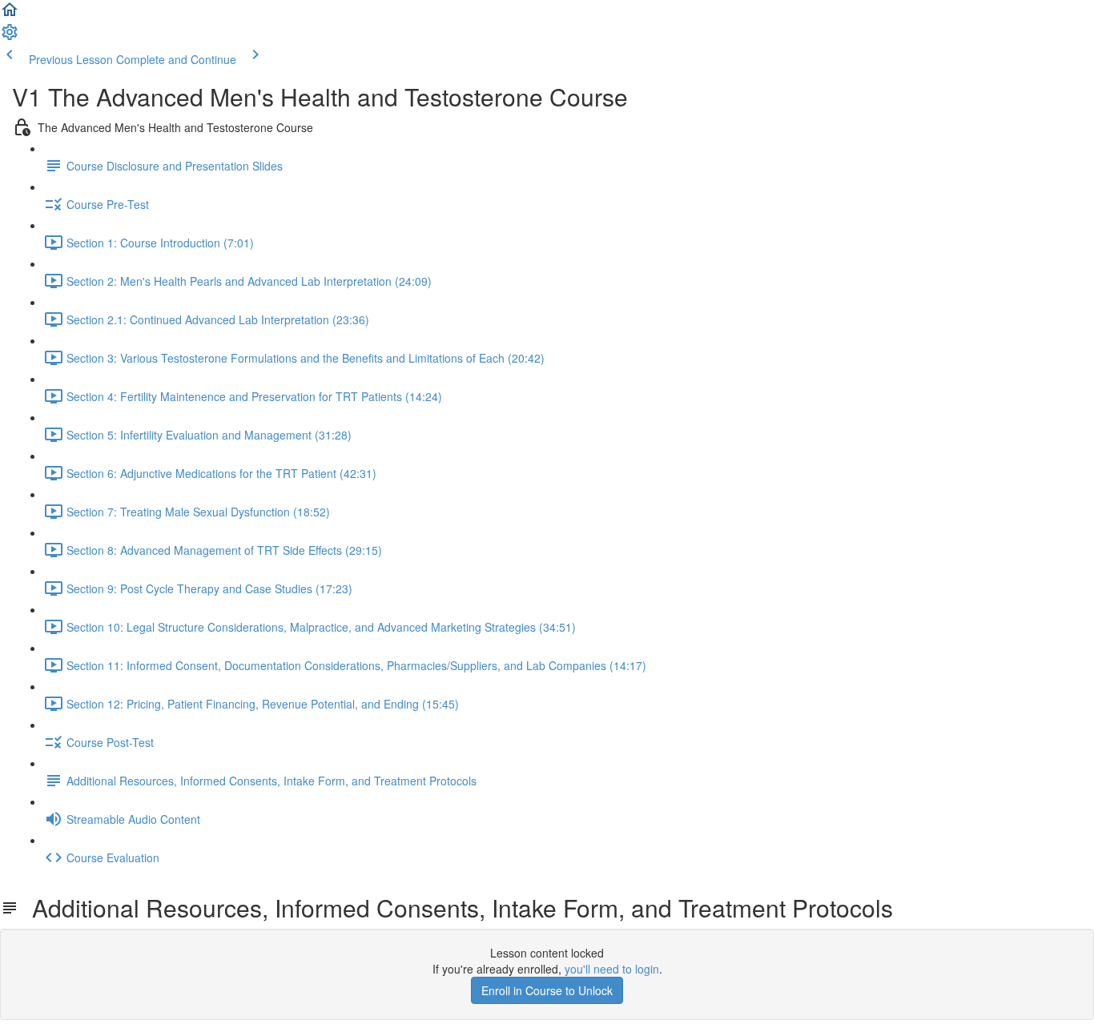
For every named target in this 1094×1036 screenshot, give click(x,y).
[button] (9, 14)
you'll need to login (612, 969)
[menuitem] (9, 37)
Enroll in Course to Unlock (547, 990)
